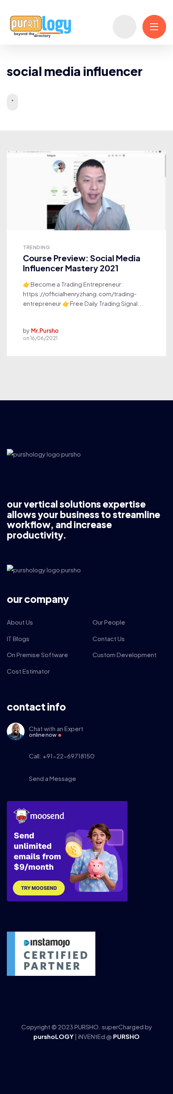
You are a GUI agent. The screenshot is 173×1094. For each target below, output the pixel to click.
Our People (109, 622)
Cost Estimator (28, 671)
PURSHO (126, 1036)
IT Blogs (18, 638)
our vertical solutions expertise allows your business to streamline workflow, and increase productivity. (83, 519)
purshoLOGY (54, 1036)
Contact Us (109, 638)
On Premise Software (37, 654)
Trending (36, 247)
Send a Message (52, 778)
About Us (20, 622)
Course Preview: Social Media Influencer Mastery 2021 (81, 263)
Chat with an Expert (56, 731)
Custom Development (125, 654)
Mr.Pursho (45, 330)
